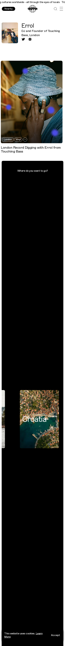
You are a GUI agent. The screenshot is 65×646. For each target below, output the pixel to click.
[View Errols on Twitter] (23, 39)
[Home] (32, 9)
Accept (55, 635)
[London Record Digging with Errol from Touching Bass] (31, 102)
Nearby (8, 8)
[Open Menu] (61, 9)
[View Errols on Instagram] (30, 39)
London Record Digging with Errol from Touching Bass (31, 149)
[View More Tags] (25, 140)
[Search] (55, 9)
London (8, 139)
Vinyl (18, 139)
